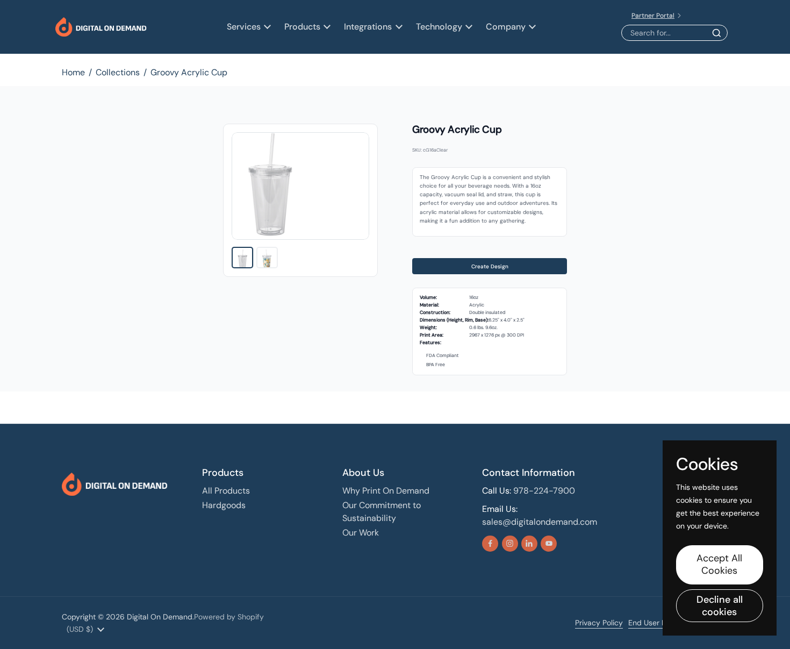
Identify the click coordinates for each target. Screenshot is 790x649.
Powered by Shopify (229, 617)
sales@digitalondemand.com (539, 521)
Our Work (360, 532)
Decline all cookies (719, 605)
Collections (118, 72)
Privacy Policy (599, 622)
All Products (226, 490)
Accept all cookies (719, 564)
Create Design (489, 266)
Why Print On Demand (385, 490)
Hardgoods (224, 505)
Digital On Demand (159, 617)
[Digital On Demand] (101, 27)
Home (73, 72)
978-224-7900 (544, 490)
